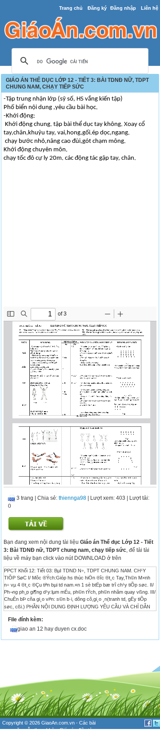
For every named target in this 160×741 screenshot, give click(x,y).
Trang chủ (71, 8)
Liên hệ (149, 8)
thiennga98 (72, 498)
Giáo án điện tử (76, 730)
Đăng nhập (123, 8)
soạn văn (12, 730)
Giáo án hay (15, 737)
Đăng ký (97, 8)
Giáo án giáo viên (49, 737)
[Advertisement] (80, 240)
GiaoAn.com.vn (58, 722)
